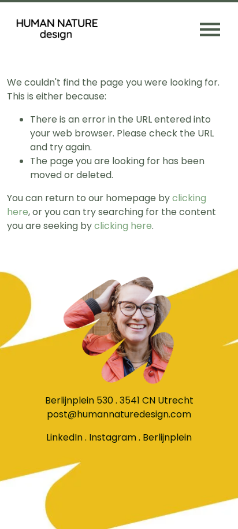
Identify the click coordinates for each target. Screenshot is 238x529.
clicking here (123, 225)
